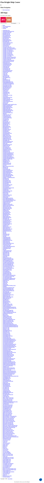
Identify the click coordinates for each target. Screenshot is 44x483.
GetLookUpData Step (7, 65)
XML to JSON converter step (8, 397)
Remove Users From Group (8, 455)
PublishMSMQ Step (6, 79)
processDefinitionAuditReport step (9, 278)
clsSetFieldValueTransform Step (8, 373)
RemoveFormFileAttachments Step (9, 275)
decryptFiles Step (6, 388)
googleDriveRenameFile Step (8, 156)
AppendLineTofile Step (7, 32)
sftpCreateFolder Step (7, 212)
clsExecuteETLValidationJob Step (9, 319)
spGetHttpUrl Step (6, 224)
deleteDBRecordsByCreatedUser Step (10, 104)
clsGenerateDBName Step (7, 260)
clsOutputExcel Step (6, 333)
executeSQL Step (6, 119)
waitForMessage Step (7, 248)
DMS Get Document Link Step (8, 430)
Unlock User (5, 456)
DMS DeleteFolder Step (7, 415)
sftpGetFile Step (6, 215)
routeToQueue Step (6, 195)
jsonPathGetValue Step (7, 163)
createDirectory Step (6, 98)
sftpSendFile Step (6, 218)
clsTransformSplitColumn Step (8, 355)
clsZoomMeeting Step (7, 378)
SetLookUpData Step (7, 87)
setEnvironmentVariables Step (8, 289)
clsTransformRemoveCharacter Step (9, 352)
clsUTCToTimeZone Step (7, 266)
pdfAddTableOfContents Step (8, 294)
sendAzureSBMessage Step (8, 201)
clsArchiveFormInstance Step (8, 288)
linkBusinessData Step (7, 164)
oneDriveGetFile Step (7, 173)
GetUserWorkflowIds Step (7, 70)
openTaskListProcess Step (7, 399)
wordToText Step (6, 389)
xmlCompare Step (6, 291)
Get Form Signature (6, 476)
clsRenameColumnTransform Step (9, 372)
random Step (5, 256)
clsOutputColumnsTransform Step (9, 368)
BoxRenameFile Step (6, 39)
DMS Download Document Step (9, 433)
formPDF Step (5, 120)
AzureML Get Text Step (7, 56)
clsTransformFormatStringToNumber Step (10, 326)
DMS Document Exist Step (8, 429)
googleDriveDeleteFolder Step (8, 154)
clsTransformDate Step (7, 337)
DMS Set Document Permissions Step (9, 435)
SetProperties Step (6, 88)
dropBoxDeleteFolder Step (7, 107)
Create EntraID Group (7, 459)
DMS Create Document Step (8, 422)
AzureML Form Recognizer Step (9, 47)
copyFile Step (5, 96)
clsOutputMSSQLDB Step (7, 335)
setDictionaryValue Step (7, 207)
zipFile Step (5, 283)
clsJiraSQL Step (6, 395)
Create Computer (6, 443)
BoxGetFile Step (6, 38)
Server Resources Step (7, 137)
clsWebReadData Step (7, 391)
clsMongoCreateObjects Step (8, 320)
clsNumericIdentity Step (7, 407)
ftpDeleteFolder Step (6, 123)
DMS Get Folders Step (7, 437)
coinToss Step (5, 91)
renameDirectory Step (7, 188)
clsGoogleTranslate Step (7, 277)
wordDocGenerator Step (7, 250)
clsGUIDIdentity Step (7, 408)
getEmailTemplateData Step (8, 141)
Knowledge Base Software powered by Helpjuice (22, 481)
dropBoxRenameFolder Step (8, 110)
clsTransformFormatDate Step (8, 342)
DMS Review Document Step (8, 424)
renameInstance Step (6, 191)
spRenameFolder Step (7, 229)
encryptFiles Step (6, 387)
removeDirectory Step (7, 181)
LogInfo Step (5, 74)
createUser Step (5, 102)
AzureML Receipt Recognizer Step (9, 58)
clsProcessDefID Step (7, 386)
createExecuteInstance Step (8, 99)
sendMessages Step (6, 203)
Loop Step (5, 165)
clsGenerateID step (6, 271)
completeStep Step (6, 92)
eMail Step (5, 113)
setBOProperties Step (6, 206)
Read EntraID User (6, 467)
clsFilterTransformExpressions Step (9, 364)
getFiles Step (5, 143)
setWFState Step (6, 210)
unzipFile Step (5, 284)
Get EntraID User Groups (7, 464)
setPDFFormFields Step (7, 274)
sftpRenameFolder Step (7, 217)
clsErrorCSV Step (6, 327)
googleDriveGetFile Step (7, 155)
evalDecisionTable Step (7, 114)
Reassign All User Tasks (7, 475)
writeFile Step (5, 282)
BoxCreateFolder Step (7, 35)
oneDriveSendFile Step (7, 176)
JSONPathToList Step (7, 438)
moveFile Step (5, 168)
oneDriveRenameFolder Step (8, 175)
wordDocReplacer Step (7, 251)
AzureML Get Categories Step (8, 50)
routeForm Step (5, 193)
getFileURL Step (6, 280)
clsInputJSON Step (6, 379)
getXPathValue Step (6, 151)
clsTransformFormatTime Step (8, 359)
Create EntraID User (6, 472)
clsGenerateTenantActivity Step (8, 265)
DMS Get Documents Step (7, 434)
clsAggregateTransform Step (8, 381)
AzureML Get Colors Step (7, 51)
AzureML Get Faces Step (7, 52)
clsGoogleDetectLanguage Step (8, 276)
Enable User (5, 448)
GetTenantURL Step (6, 68)
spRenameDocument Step (7, 228)
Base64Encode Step (6, 34)
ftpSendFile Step (6, 128)
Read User (5, 447)
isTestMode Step (6, 162)
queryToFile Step (6, 179)
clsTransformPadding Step (7, 351)
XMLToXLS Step (6, 254)
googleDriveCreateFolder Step (8, 152)
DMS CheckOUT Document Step (9, 421)
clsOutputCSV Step (6, 332)
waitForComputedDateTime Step (9, 246)
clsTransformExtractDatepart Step (9, 341)
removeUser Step (6, 186)
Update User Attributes (7, 453)
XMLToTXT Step (6, 253)
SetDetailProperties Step (7, 86)
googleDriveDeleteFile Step (8, 153)
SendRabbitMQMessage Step (8, 82)
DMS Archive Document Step (8, 419)
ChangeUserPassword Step (8, 42)
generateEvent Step (6, 130)
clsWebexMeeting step (7, 380)
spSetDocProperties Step (7, 230)
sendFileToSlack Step (7, 202)
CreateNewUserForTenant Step (8, 60)
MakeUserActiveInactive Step (8, 166)
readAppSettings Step (7, 180)
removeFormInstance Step (7, 184)
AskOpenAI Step (6, 309)
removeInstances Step (7, 185)
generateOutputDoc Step (7, 133)
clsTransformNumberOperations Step (9, 346)
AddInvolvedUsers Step (7, 412)
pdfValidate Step (6, 302)
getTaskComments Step (7, 257)
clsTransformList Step (7, 350)
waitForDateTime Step (7, 247)
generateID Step (6, 131)
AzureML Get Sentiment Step (8, 55)
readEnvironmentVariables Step (8, 290)
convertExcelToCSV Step (7, 95)
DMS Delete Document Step (8, 423)
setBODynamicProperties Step (8, 205)
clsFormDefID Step (6, 385)
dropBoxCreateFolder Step (7, 105)
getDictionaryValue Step (7, 139)
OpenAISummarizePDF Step (8, 311)
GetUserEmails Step (6, 69)
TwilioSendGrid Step (6, 238)
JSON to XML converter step (8, 398)
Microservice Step (6, 76)
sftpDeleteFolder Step (7, 214)
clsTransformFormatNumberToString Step (10, 325)
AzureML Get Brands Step (7, 49)
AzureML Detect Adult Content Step (9, 48)
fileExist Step (5, 314)
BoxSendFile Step (6, 41)
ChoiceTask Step (6, 45)
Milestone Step (5, 167)
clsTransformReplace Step (7, 353)
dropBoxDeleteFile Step (7, 106)
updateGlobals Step (6, 241)
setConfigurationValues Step (8, 394)
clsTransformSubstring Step (8, 356)
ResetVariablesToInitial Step (8, 81)
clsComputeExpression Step (8, 343)
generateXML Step (6, 134)
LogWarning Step (6, 75)
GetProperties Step (6, 66)
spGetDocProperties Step (7, 223)
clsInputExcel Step (6, 329)
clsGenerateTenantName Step (8, 261)
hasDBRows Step (6, 159)
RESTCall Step (5, 192)
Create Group (5, 440)
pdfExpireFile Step (6, 300)
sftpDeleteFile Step (6, 213)
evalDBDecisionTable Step (8, 313)
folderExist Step (6, 315)
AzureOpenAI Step (6, 390)
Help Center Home (6, 9)
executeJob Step (6, 118)
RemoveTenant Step (6, 80)
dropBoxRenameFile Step (7, 109)
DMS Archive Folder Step (7, 413)
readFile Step (5, 281)
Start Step (4, 231)
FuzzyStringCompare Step (7, 405)
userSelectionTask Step (7, 244)
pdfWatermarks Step (6, 295)
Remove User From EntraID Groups (9, 468)
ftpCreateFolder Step (6, 121)
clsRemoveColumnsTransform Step (9, 370)
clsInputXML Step (6, 331)
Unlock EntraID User (7, 470)
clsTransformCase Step (7, 348)
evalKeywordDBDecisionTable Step (9, 312)
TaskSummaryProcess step (7, 400)
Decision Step (5, 103)
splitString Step (5, 225)
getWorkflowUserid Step (7, 149)
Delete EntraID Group (7, 460)
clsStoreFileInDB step (7, 272)
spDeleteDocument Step (7, 221)
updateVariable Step (6, 242)
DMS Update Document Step (8, 432)
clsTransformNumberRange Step (9, 347)
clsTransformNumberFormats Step (9, 345)
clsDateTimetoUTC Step (7, 270)
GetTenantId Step (6, 67)
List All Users (5, 450)
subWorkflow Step (6, 234)
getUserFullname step (7, 147)
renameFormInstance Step (7, 190)
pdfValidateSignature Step (7, 406)
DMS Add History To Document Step (9, 416)
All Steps (4, 28)
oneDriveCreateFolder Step (8, 170)
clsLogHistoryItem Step (7, 273)
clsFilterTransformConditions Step (9, 363)
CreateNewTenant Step (7, 59)
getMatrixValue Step (6, 145)
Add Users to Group (6, 442)
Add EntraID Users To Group (8, 458)
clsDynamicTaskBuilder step (8, 264)
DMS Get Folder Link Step (8, 431)
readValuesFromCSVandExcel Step (9, 285)
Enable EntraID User (6, 462)
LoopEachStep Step (6, 383)
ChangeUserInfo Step (7, 43)
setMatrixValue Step (6, 209)
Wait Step (4, 249)
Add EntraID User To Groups (8, 457)
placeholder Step (6, 178)
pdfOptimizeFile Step (6, 301)
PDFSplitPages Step (6, 384)
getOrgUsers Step (6, 146)
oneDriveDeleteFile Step (7, 171)
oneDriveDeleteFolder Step (8, 172)
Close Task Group (6, 473)
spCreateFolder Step (6, 220)
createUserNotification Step (8, 101)
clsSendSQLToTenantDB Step (8, 83)
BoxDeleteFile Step (6, 36)
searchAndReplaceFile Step (8, 198)
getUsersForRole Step (7, 148)
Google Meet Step (6, 396)
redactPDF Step (5, 299)
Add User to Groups (6, 439)
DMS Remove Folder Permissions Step (10, 426)
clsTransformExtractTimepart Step (9, 358)
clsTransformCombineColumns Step (9, 349)
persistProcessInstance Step (8, 305)
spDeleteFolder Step (6, 222)
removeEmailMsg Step (7, 182)
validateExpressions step (7, 316)
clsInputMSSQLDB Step (7, 330)
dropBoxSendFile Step (7, 111)
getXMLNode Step (6, 150)
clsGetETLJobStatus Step (7, 318)
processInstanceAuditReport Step (9, 279)
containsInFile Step (6, 93)
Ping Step (4, 78)
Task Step (4, 236)
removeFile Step (6, 183)
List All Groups (5, 449)
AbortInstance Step (6, 30)
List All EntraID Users (7, 466)
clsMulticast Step (6, 366)
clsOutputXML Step (6, 336)
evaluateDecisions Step (7, 116)
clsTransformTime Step (7, 360)
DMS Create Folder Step (7, 414)
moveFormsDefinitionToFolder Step (9, 307)
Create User (5, 441)
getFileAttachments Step (7, 142)
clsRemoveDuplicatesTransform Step (9, 371)
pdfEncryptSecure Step (7, 297)
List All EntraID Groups (7, 465)
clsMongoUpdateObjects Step (8, 321)
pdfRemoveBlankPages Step (8, 296)
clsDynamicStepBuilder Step (8, 263)
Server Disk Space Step (7, 84)
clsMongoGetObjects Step (7, 322)
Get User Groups (6, 451)
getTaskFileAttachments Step (8, 258)
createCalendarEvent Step (7, 97)
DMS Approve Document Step (8, 418)
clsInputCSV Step (6, 328)
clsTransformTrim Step (7, 357)
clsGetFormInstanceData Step (8, 402)
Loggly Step (5, 73)
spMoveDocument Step (7, 226)
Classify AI (5, 474)
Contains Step (5, 94)
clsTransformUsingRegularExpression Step (10, 376)
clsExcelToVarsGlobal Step (8, 404)
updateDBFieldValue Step (7, 240)
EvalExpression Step (6, 115)
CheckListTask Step (6, 44)
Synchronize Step (6, 235)
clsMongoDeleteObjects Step (8, 323)
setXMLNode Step (6, 211)
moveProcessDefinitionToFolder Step (9, 308)
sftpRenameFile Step (6, 216)
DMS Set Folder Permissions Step (9, 427)
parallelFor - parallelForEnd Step (9, 177)
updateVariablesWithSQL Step (8, 243)
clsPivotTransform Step (7, 369)
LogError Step (5, 72)
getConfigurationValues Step (8, 310)
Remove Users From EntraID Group (9, 469)
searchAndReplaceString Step (8, 199)
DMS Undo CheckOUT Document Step (10, 425)
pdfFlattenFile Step (6, 298)
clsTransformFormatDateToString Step (10, 324)
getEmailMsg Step (6, 140)
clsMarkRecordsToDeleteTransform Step (10, 401)
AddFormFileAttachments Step (8, 31)
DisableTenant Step (6, 62)
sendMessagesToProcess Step (8, 259)
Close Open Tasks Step (7, 46)
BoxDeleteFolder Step (7, 37)
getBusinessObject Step (7, 136)
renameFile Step (6, 189)
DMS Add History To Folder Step (9, 417)
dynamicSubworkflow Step (8, 112)
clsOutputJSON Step (6, 334)
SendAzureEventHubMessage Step (9, 200)
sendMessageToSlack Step (7, 204)
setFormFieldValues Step (7, 208)
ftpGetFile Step (5, 124)
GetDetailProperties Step (7, 64)
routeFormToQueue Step (7, 194)
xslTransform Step (6, 255)
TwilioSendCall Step (6, 237)
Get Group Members (6, 452)
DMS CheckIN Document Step (8, 420)
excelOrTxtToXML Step (7, 117)
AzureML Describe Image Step (8, 262)
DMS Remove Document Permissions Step (10, 436)
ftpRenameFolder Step (7, 127)
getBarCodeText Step (7, 135)
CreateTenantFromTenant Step (8, 61)
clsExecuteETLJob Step (7, 317)
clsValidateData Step (6, 377)
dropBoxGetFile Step (6, 108)
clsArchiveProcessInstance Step (8, 287)
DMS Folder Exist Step (7, 428)
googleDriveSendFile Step (7, 158)
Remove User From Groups (8, 454)
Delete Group (5, 444)
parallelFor (5, 286)
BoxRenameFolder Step (7, 40)
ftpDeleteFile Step (6, 122)
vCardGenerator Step (6, 245)
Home (4, 25)
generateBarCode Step (7, 129)
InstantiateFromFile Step (7, 71)
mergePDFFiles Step (6, 293)
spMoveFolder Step (6, 227)
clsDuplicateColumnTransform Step (9, 362)
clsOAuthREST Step (6, 77)
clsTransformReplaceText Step (8, 354)
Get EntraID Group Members (8, 463)
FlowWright (10, 478)
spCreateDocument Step (7, 219)
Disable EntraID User (7, 461)
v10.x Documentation (7, 26)
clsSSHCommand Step (7, 409)
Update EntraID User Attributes (8, 471)
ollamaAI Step (5, 382)
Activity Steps (5, 27)
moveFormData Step (6, 169)
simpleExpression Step (7, 306)
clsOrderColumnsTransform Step (9, 367)
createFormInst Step (6, 100)
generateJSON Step (6, 132)
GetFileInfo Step (6, 403)
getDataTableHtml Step (7, 292)
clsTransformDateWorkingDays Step (9, 340)
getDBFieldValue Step (7, 138)
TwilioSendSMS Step (7, 239)
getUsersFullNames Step (7, 269)
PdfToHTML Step (6, 393)
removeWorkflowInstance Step (8, 187)
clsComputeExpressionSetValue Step (9, 344)
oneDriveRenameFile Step (7, 174)
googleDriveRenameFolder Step (8, 157)
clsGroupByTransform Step (8, 365)
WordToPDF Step (6, 252)
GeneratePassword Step (7, 63)
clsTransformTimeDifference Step (9, 361)
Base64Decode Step (6, 33)
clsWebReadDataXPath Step (8, 392)
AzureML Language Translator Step (9, 57)
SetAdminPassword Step (7, 85)
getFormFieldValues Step (7, 144)
